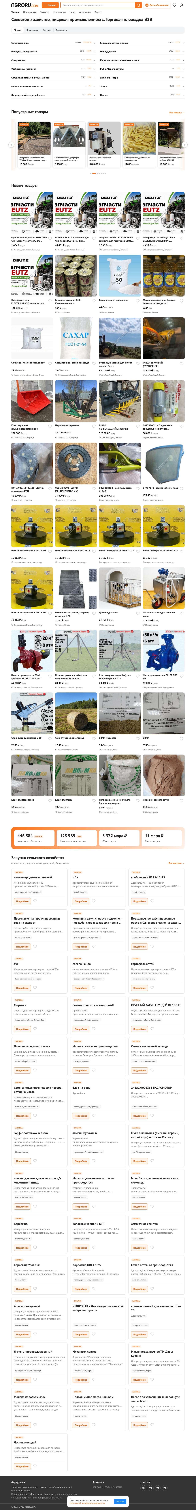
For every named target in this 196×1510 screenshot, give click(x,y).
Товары (15, 12)
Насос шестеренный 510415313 (160, 550)
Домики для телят (109, 612)
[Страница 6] (103, 173)
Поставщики (29, 12)
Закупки (44, 12)
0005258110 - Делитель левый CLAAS (115, 489)
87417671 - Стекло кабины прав (160, 487)
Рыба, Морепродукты (112, 68)
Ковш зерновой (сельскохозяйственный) (24, 427)
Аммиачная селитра (144, 1224)
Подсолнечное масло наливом (93, 1397)
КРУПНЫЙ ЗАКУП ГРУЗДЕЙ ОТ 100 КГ (156, 1005)
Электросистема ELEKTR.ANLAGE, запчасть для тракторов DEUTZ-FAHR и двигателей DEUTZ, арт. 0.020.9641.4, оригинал (27, 301)
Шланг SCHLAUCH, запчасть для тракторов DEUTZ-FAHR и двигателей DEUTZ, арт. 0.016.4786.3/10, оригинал (72, 239)
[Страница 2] (94, 173)
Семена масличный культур (149, 1046)
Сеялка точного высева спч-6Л (93, 1005)
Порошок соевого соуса (156, 799)
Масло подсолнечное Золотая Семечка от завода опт (159, 301)
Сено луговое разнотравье (69, 737)
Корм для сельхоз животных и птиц (119, 60)
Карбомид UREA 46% (87, 1265)
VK (143, 1488)
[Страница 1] (90, 173)
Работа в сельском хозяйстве (27, 86)
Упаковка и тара (109, 77)
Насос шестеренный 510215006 (28, 550)
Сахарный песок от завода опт (28, 362)
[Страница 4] (99, 173)
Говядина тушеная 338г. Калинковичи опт (68, 301)
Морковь (20, 1005)
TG (157, 1488)
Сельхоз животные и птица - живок (30, 77)
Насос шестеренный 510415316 (72, 550)
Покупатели (59, 12)
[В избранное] (50, 239)
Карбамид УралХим (27, 1265)
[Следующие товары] (185, 145)
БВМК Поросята (107, 737)
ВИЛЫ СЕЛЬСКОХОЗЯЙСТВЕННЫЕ (113, 427)
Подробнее (22, 901)
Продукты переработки (24, 51)
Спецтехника (18, 60)
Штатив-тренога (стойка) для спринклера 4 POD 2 (115, 677)
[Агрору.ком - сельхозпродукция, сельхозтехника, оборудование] (24, 5)
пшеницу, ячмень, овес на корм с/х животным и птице (37, 1180)
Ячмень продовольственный (33, 1352)
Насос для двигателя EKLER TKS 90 (160, 677)
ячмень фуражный (85, 1133)
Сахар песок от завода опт (113, 299)
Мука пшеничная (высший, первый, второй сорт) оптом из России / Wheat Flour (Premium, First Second (155, 1137)
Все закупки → (177, 863)
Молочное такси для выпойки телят (159, 614)
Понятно (120, 1501)
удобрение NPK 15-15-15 (148, 877)
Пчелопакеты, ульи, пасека (32, 1046)
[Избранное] (174, 5)
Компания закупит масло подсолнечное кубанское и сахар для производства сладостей (97, 922)
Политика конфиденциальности (44, 1497)
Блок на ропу (81, 1088)
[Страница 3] (97, 173)
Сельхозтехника (20, 42)
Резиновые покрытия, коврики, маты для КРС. (72, 614)
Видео (97, 12)
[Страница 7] (105, 173)
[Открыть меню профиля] (182, 5)
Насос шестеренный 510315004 (28, 612)
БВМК (146, 737)
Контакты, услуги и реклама (107, 1486)
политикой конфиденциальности (87, 1503)
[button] (138, 5)
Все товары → (177, 112)
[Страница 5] (101, 173)
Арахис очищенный (27, 1306)
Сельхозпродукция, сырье (114, 42)
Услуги (103, 86)
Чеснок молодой (25, 1442)
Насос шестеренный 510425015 (116, 550)
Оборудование (108, 51)
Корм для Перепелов (22, 799)
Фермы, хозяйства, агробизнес (28, 94)
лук (16, 964)
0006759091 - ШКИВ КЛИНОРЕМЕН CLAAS (66, 489)
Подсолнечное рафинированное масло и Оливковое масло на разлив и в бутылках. (155, 922)
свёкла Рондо (82, 964)
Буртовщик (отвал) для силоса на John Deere (115, 364)
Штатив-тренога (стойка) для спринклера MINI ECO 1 (71, 677)
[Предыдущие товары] (11, 145)
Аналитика (85, 12)
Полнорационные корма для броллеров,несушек (114, 801)
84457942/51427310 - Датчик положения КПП (27, 489)
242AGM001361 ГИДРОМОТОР (151, 1088)
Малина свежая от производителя (95, 1046)
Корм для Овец (63, 799)
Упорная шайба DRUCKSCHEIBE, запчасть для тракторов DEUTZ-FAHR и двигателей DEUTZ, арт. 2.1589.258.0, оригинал (116, 239)
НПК (75, 877)
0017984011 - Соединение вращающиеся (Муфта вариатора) (157, 427)
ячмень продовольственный (33, 877)
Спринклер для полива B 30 (26, 737)
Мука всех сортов (84, 1352)
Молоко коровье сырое (30, 1397)
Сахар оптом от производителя (152, 1265)
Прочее (104, 94)
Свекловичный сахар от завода (72, 362)
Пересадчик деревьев (67, 425)
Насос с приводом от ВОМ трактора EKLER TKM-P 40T (26, 677)
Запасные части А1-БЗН (88, 1224)
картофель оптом (142, 964)
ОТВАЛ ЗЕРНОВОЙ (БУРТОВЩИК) (153, 364)
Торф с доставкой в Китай (31, 1133)
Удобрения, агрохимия (23, 68)
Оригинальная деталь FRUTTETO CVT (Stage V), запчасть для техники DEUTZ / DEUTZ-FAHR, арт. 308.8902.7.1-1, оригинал (29, 239)
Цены (72, 12)
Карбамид (21, 1224)
